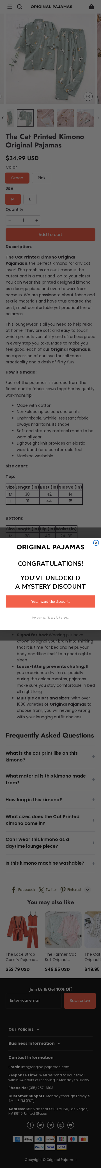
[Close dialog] (96, 543)
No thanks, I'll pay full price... (50, 618)
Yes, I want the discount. (50, 601)
